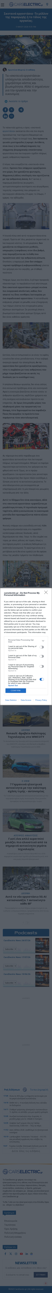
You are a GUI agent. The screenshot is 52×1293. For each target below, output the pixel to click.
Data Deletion (11, 700)
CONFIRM (16, 691)
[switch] (42, 647)
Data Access (26, 700)
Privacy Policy (41, 700)
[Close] (46, 593)
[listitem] (26, 641)
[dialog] (26, 646)
